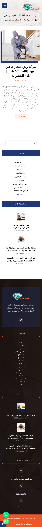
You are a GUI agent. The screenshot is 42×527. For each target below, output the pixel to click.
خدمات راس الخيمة (20, 184)
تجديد (20, 342)
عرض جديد (19, 372)
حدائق (20, 354)
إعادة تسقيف (19, 345)
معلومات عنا (20, 378)
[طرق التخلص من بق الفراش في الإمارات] (21, 217)
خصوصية (20, 366)
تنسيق (20, 357)
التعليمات (20, 381)
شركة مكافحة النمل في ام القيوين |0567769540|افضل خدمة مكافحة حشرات (21, 261)
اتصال (20, 384)
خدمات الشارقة (20, 166)
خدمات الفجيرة (20, 173)
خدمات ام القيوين (20, 177)
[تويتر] (21, 320)
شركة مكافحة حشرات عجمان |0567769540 (20, 189)
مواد (19, 369)
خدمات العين (20, 169)
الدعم (20, 363)
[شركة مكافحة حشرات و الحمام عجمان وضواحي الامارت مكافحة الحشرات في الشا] (31, 6)
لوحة (19, 348)
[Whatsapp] (6, 521)
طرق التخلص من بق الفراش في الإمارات (21, 226)
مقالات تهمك (20, 194)
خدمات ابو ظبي (19, 162)
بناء (20, 360)
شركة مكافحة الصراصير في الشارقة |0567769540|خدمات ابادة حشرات (21, 249)
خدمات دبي (20, 180)
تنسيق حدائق (19, 351)
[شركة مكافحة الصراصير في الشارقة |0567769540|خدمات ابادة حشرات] (21, 239)
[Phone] (6, 515)
